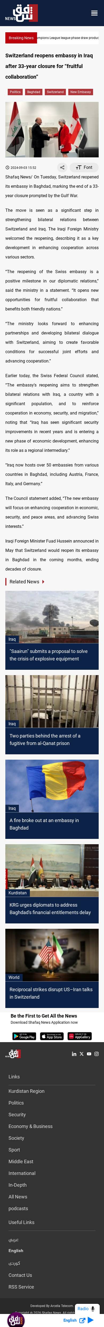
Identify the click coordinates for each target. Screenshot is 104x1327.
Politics (15, 92)
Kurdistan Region (27, 1091)
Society (16, 1138)
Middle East (21, 1161)
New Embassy (80, 92)
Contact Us (20, 1275)
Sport (14, 1150)
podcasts (18, 1208)
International (22, 1173)
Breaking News (21, 38)
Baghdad (33, 92)
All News (18, 1197)
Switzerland (55, 92)
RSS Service (21, 1287)
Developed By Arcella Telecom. (52, 1306)
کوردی (14, 1263)
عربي (14, 1240)
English (16, 1251)
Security (17, 1114)
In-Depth (18, 1185)
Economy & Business (31, 1126)
